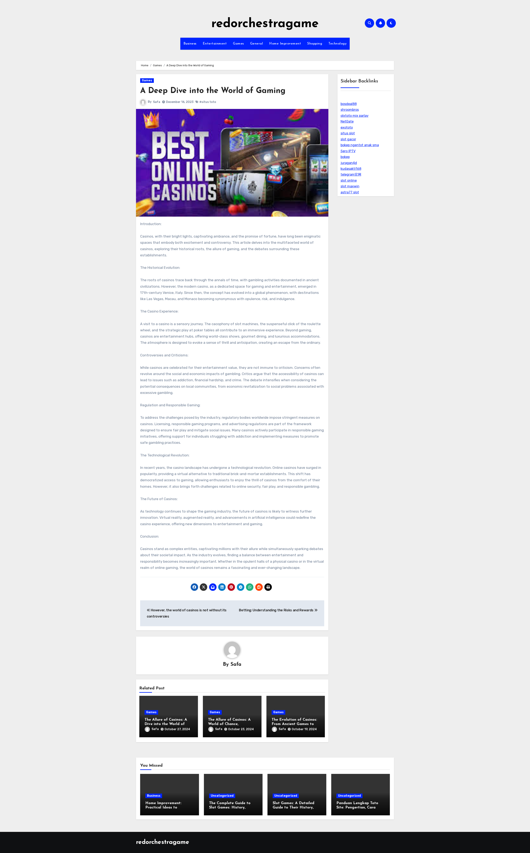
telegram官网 (351, 174)
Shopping (314, 43)
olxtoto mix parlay (355, 116)
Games (238, 43)
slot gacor (348, 139)
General (256, 43)
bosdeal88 (349, 104)
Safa (156, 102)
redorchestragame (265, 24)
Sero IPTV (348, 151)
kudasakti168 (351, 169)
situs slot (348, 133)
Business (189, 43)
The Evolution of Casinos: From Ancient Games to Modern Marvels (294, 724)
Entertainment (215, 43)
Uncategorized (222, 796)
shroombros (350, 110)
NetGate (347, 121)
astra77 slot (350, 192)
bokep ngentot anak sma (360, 145)
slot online (349, 180)
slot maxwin (350, 186)
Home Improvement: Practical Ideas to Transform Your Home (164, 807)
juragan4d (349, 163)
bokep (345, 157)
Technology (337, 43)
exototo (347, 127)
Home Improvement (285, 43)
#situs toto (207, 102)
